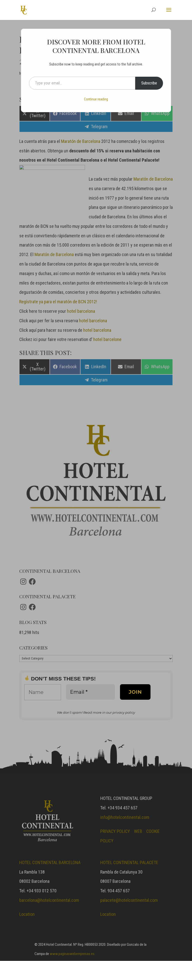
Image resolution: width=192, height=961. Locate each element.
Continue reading (96, 99)
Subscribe (149, 83)
